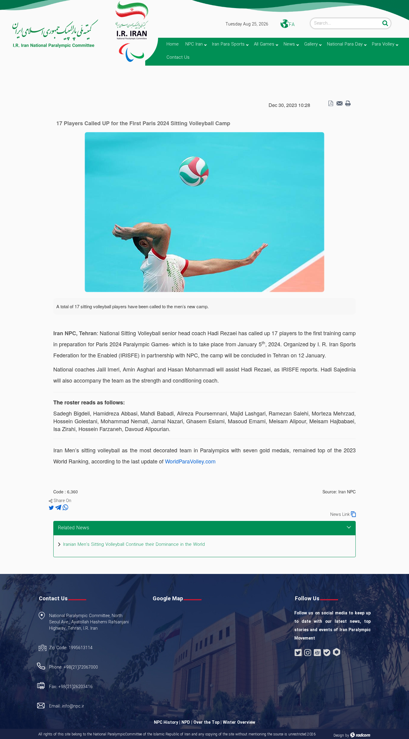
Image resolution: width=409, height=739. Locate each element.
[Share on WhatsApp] (65, 507)
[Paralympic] (50, 34)
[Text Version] (348, 103)
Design (339, 735)
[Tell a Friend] (339, 103)
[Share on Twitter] (52, 507)
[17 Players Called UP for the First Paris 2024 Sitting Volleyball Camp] (204, 211)
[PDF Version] (330, 103)
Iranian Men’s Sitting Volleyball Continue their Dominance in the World (134, 544)
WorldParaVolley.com (190, 461)
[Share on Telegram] (59, 507)
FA (292, 24)
